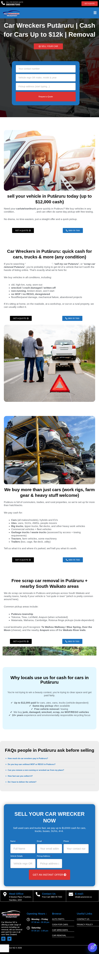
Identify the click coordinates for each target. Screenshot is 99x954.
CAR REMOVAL (59, 935)
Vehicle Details (16, 856)
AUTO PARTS (58, 919)
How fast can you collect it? (20, 776)
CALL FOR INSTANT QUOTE (14, 2)
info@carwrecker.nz (83, 897)
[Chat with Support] (92, 947)
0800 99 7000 (56, 897)
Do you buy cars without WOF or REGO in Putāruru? (31, 764)
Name (13, 841)
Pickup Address (44, 856)
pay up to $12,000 (25, 211)
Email (39, 841)
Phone (66, 841)
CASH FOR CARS (60, 924)
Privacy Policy (85, 924)
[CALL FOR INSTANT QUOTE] (3, 3)
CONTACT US (83, 919)
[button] (95, 13)
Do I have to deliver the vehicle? (22, 782)
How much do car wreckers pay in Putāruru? (28, 758)
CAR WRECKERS (60, 930)
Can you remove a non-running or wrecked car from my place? (36, 770)
